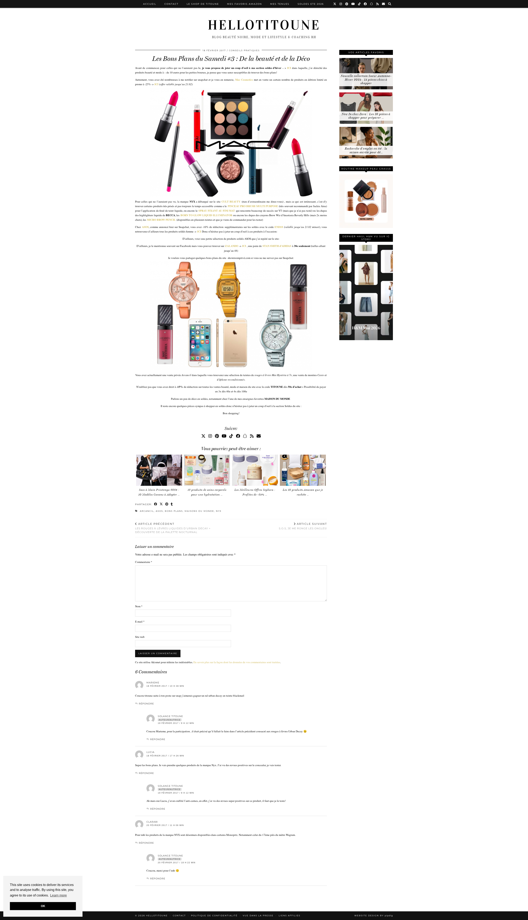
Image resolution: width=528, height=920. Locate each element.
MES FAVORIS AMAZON (244, 3)
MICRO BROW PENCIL (161, 220)
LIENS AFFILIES (289, 915)
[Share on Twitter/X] (161, 504)
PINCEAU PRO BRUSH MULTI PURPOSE (253, 206)
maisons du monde (199, 511)
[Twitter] (335, 4)
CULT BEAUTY (231, 201)
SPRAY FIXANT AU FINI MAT (216, 210)
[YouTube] (353, 4)
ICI (289, 68)
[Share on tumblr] (172, 504)
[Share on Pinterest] (167, 504)
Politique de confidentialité (214, 915)
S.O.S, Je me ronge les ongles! (303, 526)
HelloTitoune (264, 25)
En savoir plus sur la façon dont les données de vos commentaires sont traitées (236, 662)
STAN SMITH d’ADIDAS (277, 246)
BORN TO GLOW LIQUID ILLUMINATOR (206, 215)
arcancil (147, 511)
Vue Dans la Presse (258, 915)
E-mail (140, 621)
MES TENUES (279, 3)
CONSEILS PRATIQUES (244, 50)
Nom (139, 606)
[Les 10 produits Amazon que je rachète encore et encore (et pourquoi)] (303, 470)
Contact (171, 3)
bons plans (174, 511)
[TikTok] (359, 4)
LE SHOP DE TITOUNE (203, 3)
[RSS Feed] (377, 4)
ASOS (145, 227)
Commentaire (143, 562)
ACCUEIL (149, 3)
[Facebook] (365, 4)
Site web (140, 637)
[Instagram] (340, 4)
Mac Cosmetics (244, 79)
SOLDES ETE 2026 (311, 3)
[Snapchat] (371, 4)
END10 (279, 227)
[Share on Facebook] (156, 504)
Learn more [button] (58, 895)
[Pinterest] (347, 4)
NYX (219, 511)
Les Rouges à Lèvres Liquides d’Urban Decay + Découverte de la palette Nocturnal (173, 528)
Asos (159, 511)
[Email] (383, 4)
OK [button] (43, 906)
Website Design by (373, 915)
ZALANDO (231, 246)
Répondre (146, 703)
